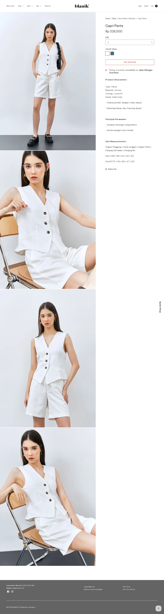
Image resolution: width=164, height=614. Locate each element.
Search (146, 6)
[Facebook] (8, 591)
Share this (112, 169)
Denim (112, 53)
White (107, 53)
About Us (48, 6)
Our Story (126, 587)
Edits (28, 6)
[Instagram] (12, 591)
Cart (152, 6)
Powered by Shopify (27, 607)
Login (140, 6)
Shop (19, 6)
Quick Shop (160, 307)
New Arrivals (10, 6)
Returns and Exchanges (93, 589)
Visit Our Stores (129, 589)
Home (107, 18)
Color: (111, 49)
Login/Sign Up (89, 587)
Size (107, 37)
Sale (37, 6)
